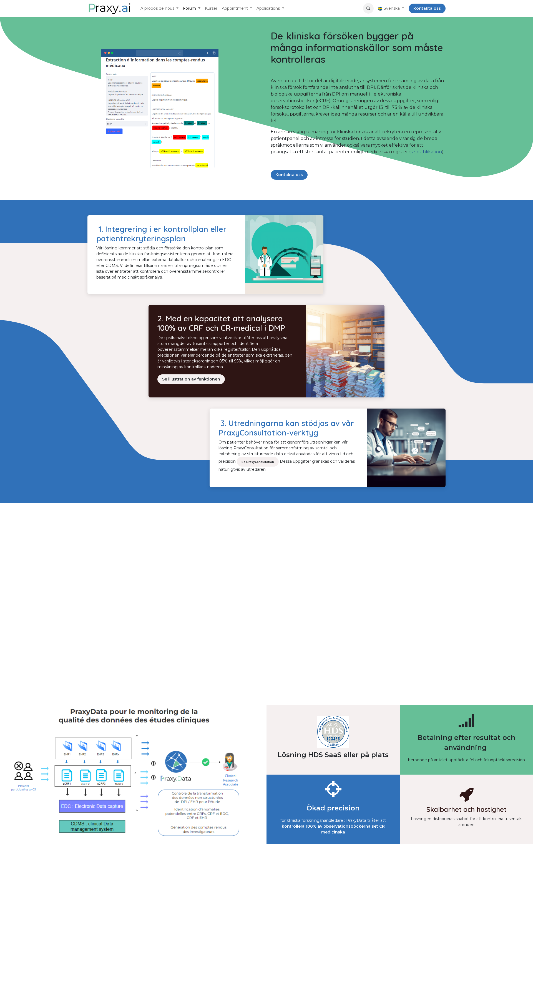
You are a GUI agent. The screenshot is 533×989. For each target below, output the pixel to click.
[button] (368, 8)
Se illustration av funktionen (191, 379)
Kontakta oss (427, 8)
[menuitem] (159, 8)
